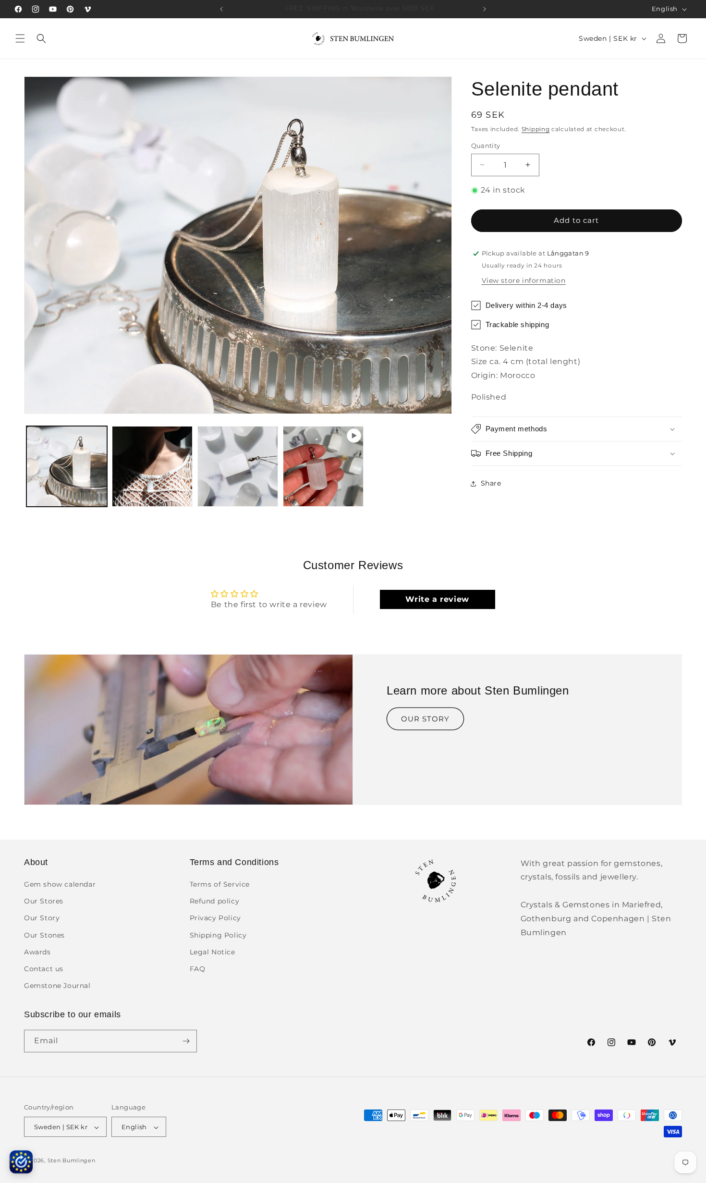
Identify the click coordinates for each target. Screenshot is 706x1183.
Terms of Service (220, 884)
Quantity (485, 145)
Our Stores (43, 901)
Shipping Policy (218, 935)
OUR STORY (425, 718)
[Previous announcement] (221, 9)
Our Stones (44, 935)
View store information (524, 280)
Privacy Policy (215, 918)
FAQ (198, 968)
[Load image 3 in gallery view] (237, 466)
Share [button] (491, 483)
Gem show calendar (60, 884)
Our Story (42, 918)
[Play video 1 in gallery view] (323, 466)
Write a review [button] (437, 599)
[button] (20, 38)
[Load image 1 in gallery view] (66, 466)
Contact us (43, 968)
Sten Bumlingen (72, 1161)
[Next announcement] (484, 9)
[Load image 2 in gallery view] (152, 466)
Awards (37, 952)
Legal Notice (212, 952)
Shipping (536, 129)
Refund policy (215, 901)
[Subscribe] (185, 1041)
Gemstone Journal (57, 986)
